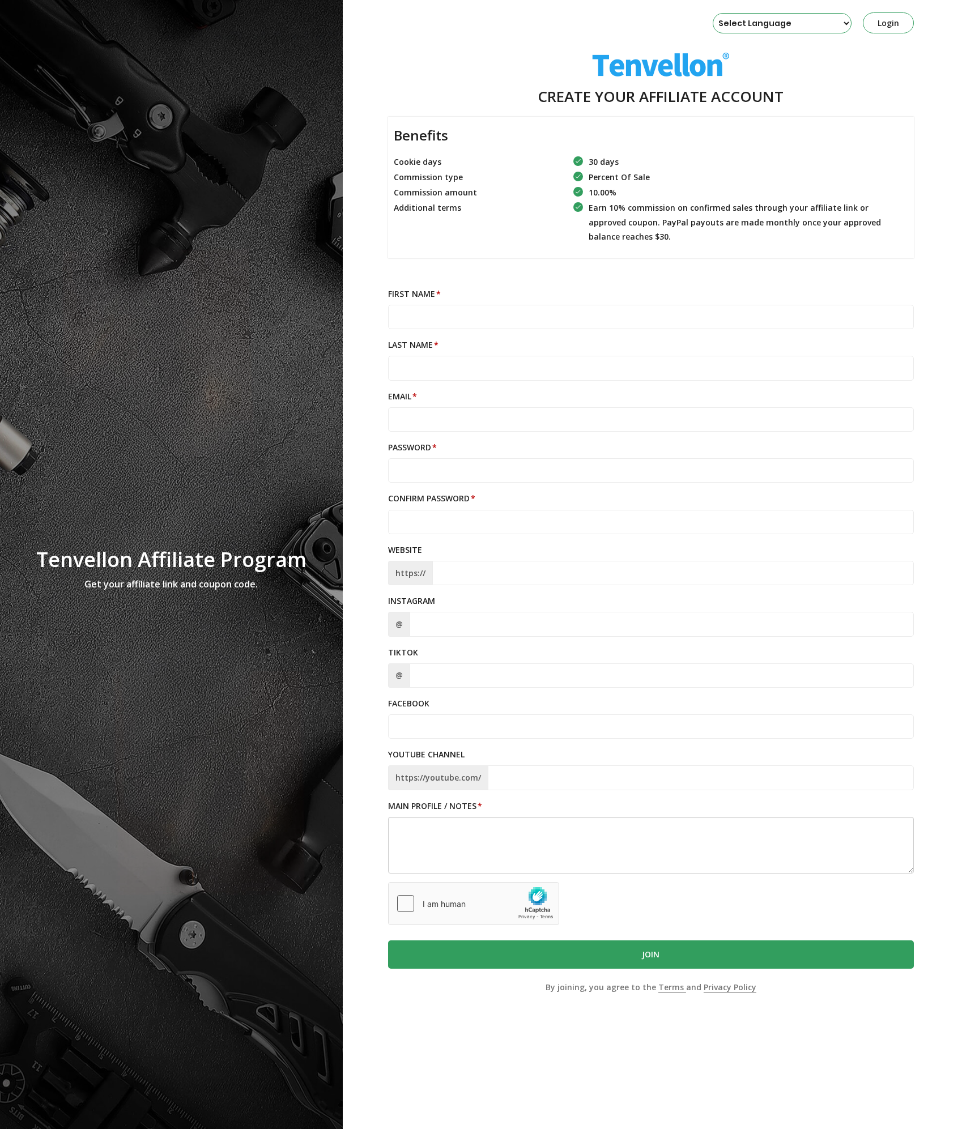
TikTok (403, 652)
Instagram (411, 600)
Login (888, 23)
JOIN (650, 954)
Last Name (410, 344)
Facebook (408, 703)
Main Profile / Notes (432, 805)
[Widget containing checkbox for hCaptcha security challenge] (473, 903)
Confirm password (429, 498)
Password (409, 447)
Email (399, 396)
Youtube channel (426, 754)
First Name (411, 293)
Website (405, 549)
